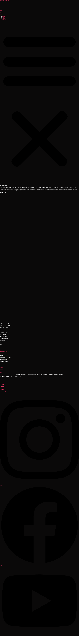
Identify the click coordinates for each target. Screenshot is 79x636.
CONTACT (1, 14)
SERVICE (1, 8)
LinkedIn (1, 369)
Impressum (2, 349)
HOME (2, 384)
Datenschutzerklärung (3, 351)
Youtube (1, 372)
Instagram (1, 367)
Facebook (1, 370)
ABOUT (1, 12)
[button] (39, 100)
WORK (1, 10)
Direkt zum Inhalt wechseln (4, 0)
